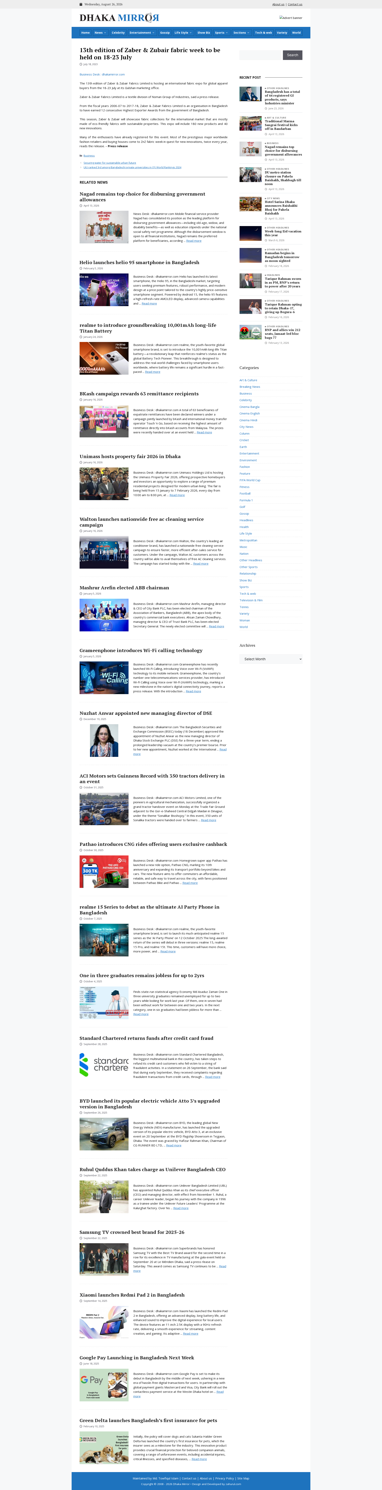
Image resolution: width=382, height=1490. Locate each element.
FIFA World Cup (250, 480)
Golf (242, 507)
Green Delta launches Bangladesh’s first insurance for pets (148, 1420)
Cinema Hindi (248, 420)
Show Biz (204, 32)
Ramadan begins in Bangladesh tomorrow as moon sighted (282, 257)
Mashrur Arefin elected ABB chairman (124, 587)
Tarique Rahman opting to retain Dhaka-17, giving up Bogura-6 (283, 308)
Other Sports (249, 567)
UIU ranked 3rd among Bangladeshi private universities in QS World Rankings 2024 (132, 167)
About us (278, 4)
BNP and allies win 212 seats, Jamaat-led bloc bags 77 (282, 334)
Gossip (165, 32)
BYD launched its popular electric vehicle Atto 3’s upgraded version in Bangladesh (150, 1104)
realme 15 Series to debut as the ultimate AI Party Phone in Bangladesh (149, 910)
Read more (194, 241)
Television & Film (251, 600)
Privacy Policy (224, 1478)
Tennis (244, 607)
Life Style (181, 32)
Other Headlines (278, 88)
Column (244, 433)
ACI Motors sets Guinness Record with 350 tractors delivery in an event (152, 779)
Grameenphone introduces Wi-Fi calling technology (141, 650)
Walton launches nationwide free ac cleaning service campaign (142, 522)
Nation (244, 553)
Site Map (243, 1478)
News (99, 32)
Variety (282, 32)
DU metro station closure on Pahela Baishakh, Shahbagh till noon (283, 178)
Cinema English (250, 413)
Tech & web (263, 32)
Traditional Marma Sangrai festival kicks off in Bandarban (281, 125)
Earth (243, 447)
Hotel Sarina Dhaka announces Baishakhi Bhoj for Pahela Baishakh (281, 208)
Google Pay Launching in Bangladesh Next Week (137, 1357)
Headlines (273, 274)
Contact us (295, 4)
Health (244, 527)
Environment (248, 460)
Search (292, 55)
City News (273, 198)
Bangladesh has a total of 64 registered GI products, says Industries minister (282, 97)
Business (89, 155)
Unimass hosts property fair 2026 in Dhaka (130, 456)
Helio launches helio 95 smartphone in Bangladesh (139, 262)
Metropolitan (248, 540)
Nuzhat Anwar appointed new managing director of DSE (146, 713)
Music (243, 547)
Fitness (244, 487)
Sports (219, 32)
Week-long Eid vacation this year (283, 233)
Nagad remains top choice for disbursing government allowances (142, 197)
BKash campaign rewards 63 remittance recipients (139, 393)
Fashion (245, 467)
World (296, 32)
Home (85, 32)
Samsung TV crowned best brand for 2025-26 (132, 1232)
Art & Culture (276, 117)
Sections (240, 32)
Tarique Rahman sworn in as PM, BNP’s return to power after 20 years (283, 282)
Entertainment (140, 32)
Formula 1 (246, 500)
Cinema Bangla (249, 407)
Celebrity (118, 32)
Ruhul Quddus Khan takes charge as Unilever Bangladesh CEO (153, 1169)
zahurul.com (233, 1484)
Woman (245, 620)
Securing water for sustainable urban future (110, 163)
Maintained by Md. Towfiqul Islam (155, 1478)
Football (245, 493)
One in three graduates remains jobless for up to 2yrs (142, 975)
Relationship (248, 573)
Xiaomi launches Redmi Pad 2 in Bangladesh (132, 1295)
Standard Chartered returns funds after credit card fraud (146, 1038)
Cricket (244, 440)
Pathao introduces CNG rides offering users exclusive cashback (153, 844)
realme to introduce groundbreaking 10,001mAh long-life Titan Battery (148, 328)
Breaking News (250, 387)
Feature (245, 473)
